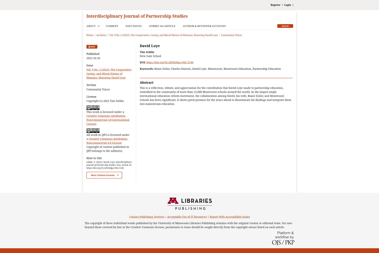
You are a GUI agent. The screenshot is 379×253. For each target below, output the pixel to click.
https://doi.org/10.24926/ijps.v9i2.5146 (169, 62)
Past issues (134, 26)
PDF (92, 46)
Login (287, 5)
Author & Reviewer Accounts (204, 26)
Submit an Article (162, 26)
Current (112, 26)
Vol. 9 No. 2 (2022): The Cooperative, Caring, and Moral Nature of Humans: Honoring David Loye (163, 35)
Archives (101, 35)
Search (285, 26)
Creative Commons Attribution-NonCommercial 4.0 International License (107, 120)
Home (89, 35)
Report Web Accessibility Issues (230, 216)
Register (275, 5)
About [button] (91, 26)
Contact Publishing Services (146, 216)
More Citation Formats (103, 175)
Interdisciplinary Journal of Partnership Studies (137, 16)
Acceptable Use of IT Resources (187, 216)
